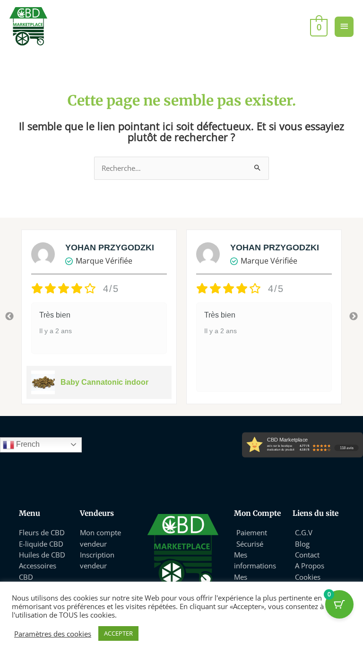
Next (353, 316)
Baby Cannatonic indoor (104, 382)
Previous (9, 316)
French (27, 444)
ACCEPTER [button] (118, 633)
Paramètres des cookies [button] (52, 633)
